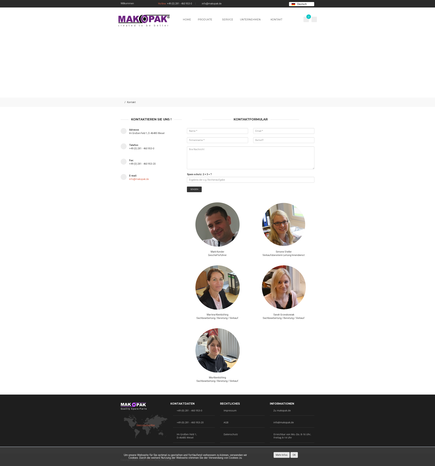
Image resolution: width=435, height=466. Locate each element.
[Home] (122, 102)
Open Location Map (145, 424)
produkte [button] (205, 19)
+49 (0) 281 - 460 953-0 (179, 3)
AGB (226, 422)
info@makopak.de (212, 3)
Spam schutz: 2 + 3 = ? (199, 174)
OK (294, 455)
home (187, 19)
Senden (194, 189)
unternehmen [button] (250, 19)
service (227, 19)
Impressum (230, 410)
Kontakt (276, 19)
